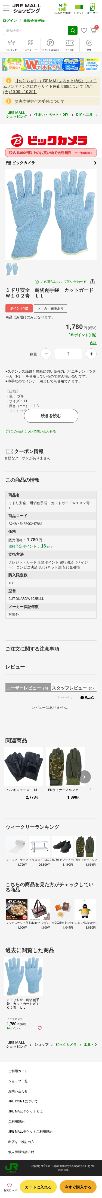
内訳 (93, 343)
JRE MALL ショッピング (16, 114)
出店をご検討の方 (21, 1142)
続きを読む (51, 415)
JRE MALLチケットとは (25, 1111)
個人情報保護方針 (21, 1152)
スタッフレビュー (74, 688)
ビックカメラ (23, 162)
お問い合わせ (18, 1091)
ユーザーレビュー (28, 688)
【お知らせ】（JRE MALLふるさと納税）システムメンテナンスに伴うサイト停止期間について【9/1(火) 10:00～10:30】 (50, 86)
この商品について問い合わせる (63, 282)
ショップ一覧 (18, 1081)
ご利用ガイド (18, 1071)
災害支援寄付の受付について (39, 101)
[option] (51, 214)
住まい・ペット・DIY (51, 114)
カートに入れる (38, 1187)
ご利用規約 (16, 1121)
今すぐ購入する (78, 1187)
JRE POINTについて (23, 1101)
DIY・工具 (84, 114)
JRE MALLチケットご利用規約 (30, 1131)
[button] (84, 777)
